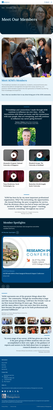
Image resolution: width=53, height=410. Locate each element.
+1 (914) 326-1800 (8, 379)
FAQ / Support (7, 381)
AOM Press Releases (8, 271)
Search (47, 2)
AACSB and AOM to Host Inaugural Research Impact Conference (23, 273)
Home (3, 7)
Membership (9, 7)
